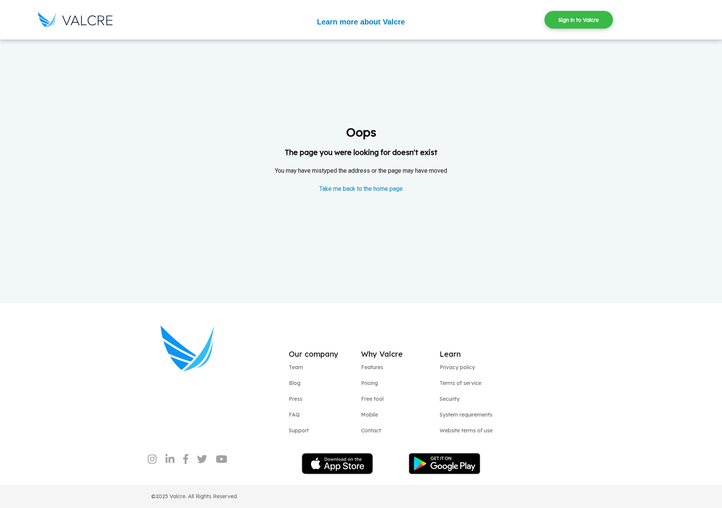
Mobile (369, 414)
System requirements (466, 414)
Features (372, 367)
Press (295, 398)
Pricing (369, 383)
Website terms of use (466, 430)
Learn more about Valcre (361, 22)
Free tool (372, 398)
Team (296, 367)
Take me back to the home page (361, 188)
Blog (294, 383)
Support (299, 430)
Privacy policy (457, 367)
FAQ (294, 414)
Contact (371, 430)
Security (450, 398)
